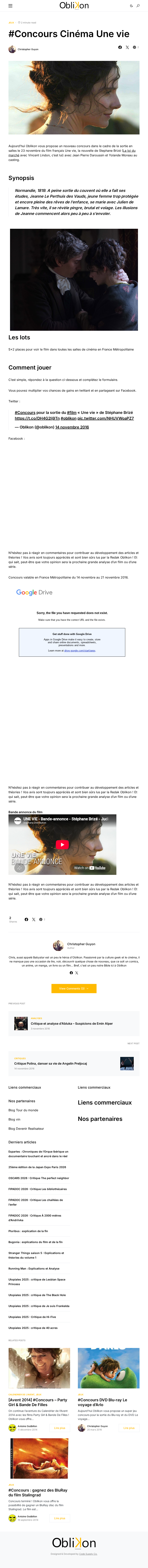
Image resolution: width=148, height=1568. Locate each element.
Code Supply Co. (88, 1553)
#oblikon (69, 418)
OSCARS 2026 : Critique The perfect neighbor (38, 1178)
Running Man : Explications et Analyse (33, 1268)
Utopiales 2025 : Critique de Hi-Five (32, 1317)
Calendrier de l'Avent (21, 1394)
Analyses (36, 1018)
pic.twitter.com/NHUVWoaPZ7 (105, 418)
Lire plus (59, 1428)
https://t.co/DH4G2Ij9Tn (37, 418)
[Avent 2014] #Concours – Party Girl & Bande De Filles (37, 1402)
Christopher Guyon (28, 49)
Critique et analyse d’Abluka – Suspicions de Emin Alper (72, 1023)
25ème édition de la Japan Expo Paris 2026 (37, 1167)
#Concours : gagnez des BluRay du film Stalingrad (37, 1492)
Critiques (20, 1058)
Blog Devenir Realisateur (26, 1128)
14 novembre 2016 (72, 427)
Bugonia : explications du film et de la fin (35, 1242)
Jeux (11, 22)
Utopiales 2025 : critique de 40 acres (33, 1327)
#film (72, 412)
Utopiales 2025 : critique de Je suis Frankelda (38, 1306)
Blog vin (14, 1119)
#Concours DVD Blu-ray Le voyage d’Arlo (102, 1402)
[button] (10, 5)
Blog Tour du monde (23, 1110)
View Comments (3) (72, 988)
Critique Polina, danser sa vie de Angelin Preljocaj (50, 1063)
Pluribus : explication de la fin (28, 1231)
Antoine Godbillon (27, 1426)
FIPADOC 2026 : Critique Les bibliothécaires (37, 1189)
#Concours (25, 412)
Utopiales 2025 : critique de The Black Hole (37, 1295)
